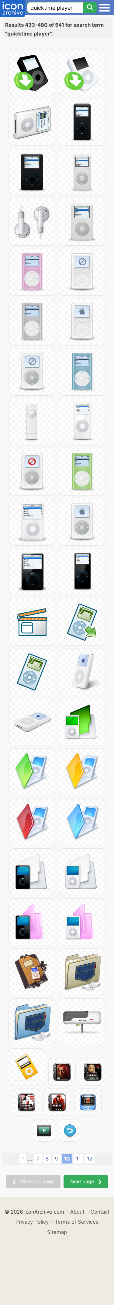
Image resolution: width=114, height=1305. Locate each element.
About (77, 1212)
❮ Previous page (33, 1181)
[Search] (90, 7)
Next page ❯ (86, 1181)
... (30, 1159)
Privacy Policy (32, 1222)
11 (78, 1159)
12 (89, 1159)
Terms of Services (76, 1222)
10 (67, 1159)
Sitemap (57, 1232)
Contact (100, 1212)
